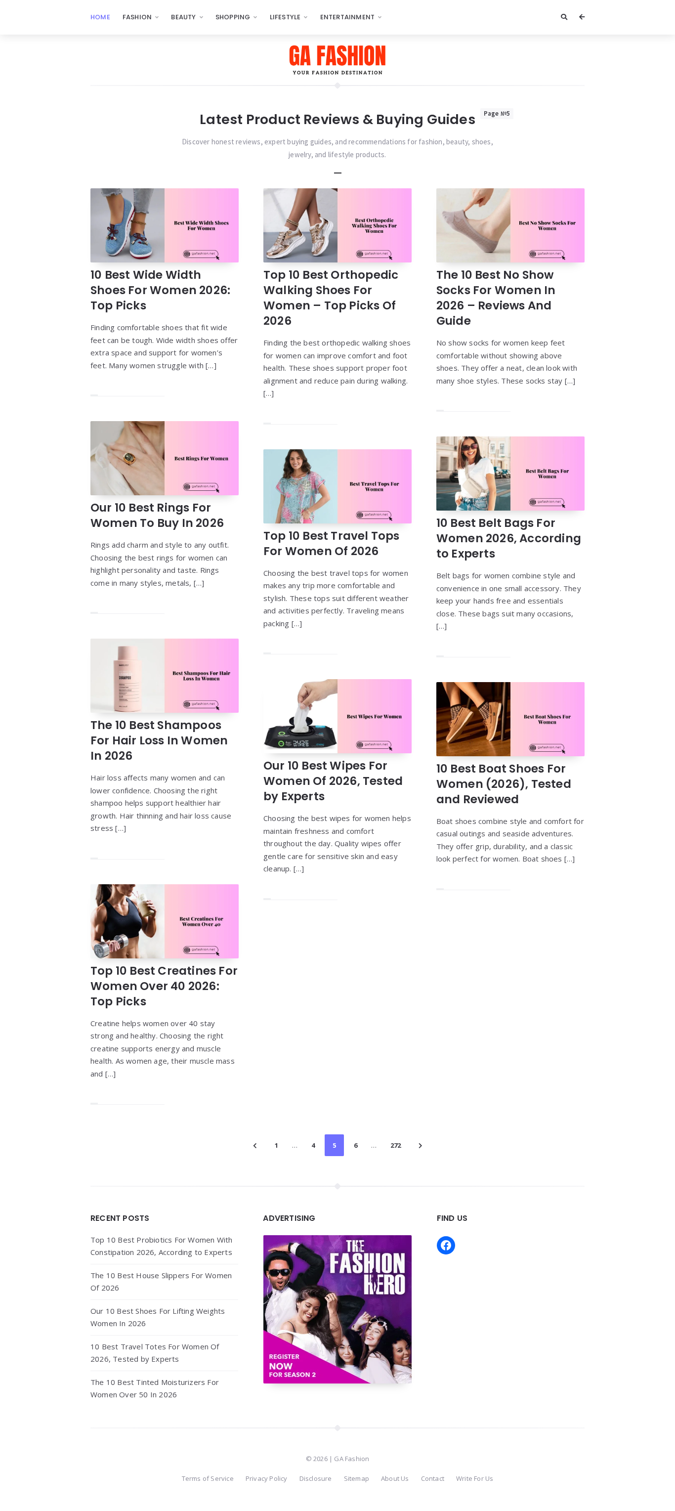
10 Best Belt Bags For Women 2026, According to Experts (508, 538)
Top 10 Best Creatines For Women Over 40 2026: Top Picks (164, 986)
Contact (432, 1478)
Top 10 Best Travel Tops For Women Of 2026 (331, 543)
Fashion (137, 17)
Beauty (183, 17)
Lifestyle (285, 17)
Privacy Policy (267, 1478)
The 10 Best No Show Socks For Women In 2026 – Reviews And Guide (496, 298)
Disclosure (315, 1478)
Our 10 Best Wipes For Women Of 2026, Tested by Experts (333, 781)
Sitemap (356, 1478)
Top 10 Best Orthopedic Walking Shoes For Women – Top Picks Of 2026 (330, 298)
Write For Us (474, 1478)
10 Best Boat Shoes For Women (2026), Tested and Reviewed (503, 784)
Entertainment (347, 17)
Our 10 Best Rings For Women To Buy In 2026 (157, 515)
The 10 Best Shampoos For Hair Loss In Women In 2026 (159, 740)
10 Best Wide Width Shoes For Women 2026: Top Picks (160, 290)
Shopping (233, 17)
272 (395, 1145)
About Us (395, 1478)
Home (100, 17)
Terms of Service (208, 1478)
